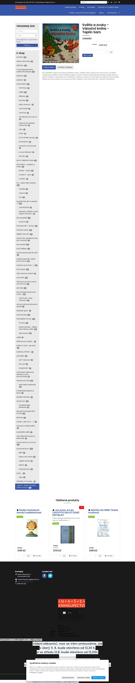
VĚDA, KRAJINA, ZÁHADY (26, 273)
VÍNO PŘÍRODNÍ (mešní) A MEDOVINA (26, 437)
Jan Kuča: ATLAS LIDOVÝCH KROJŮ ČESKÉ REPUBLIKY (65, 513)
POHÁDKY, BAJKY (24, 230)
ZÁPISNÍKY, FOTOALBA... (26, 481)
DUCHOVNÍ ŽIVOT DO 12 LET (26, 443)
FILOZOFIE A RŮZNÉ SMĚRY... (26, 427)
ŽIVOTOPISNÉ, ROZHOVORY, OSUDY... (26, 293)
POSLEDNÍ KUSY (25, 469)
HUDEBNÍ (23, 189)
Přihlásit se (27, 45)
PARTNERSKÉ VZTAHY (25, 319)
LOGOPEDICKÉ (25, 207)
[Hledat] (108, 2)
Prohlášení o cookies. (36, 673)
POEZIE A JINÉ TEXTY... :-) (26, 422)
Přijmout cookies (98, 678)
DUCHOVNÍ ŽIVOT (24, 449)
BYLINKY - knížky (26, 171)
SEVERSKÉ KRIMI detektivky (24, 406)
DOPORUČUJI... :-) (113, 13)
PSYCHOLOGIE (23, 315)
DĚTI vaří (23, 364)
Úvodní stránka (70, 7)
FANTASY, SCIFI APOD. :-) (27, 265)
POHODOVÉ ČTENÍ (24, 381)
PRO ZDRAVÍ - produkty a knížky (26, 165)
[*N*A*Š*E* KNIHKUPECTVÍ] (20, 7)
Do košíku (88, 55)
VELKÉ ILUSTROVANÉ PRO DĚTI (27, 254)
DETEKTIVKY (22, 401)
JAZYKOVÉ (23, 113)
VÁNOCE (23, 193)
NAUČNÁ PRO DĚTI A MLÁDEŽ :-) (27, 202)
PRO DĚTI (23, 156)
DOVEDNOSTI (24, 142)
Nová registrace (22, 40)
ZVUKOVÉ (23, 222)
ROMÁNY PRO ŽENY (24, 397)
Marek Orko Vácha (27, 457)
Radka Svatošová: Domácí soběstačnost (29, 511)
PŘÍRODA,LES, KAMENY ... (26, 341)
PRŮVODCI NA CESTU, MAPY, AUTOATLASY (27, 283)
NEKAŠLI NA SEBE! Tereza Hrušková (103, 511)
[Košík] (119, 2)
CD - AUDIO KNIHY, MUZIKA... (26, 184)
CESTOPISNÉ (24, 109)
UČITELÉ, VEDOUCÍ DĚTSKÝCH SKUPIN (27, 305)
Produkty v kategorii (65, 67)
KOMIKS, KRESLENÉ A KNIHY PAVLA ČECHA (26, 260)
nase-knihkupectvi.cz (25, 581)
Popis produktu (49, 67)
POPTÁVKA (24, 88)
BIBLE (22, 453)
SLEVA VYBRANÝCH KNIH (26, 160)
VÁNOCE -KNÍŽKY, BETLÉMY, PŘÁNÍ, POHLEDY (26, 486)
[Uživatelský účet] (111, 2)
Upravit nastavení (68, 678)
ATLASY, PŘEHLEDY (26, 152)
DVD (21, 197)
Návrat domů (25, 333)
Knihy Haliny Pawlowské (27, 386)
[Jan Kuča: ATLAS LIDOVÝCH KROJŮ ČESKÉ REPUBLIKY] (67, 534)
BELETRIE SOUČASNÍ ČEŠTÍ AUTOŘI (26, 412)
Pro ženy (23, 323)
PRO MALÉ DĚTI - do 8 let (27, 226)
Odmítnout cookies (83, 678)
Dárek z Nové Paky (24, 61)
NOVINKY (21, 57)
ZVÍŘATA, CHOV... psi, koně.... (26, 346)
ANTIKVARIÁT (23, 84)
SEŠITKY (22, 465)
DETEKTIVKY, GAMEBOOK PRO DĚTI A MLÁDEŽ (27, 239)
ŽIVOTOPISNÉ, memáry (28, 138)
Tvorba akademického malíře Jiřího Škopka (25, 71)
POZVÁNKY (91, 7)
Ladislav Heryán (25, 461)
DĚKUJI (101, 13)
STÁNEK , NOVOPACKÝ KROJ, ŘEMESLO (82, 13)
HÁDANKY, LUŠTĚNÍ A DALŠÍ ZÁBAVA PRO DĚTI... (28, 213)
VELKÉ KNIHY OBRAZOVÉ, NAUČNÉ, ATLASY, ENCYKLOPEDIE (25, 374)
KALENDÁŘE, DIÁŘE (24, 432)
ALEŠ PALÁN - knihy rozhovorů (25, 299)
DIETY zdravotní (25, 360)
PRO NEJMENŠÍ (23, 218)
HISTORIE (23, 100)
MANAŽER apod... (23, 311)
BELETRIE (21, 418)
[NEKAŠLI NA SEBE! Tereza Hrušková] (103, 532)
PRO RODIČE (22, 269)
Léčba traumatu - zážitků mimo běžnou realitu (28, 328)
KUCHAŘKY (22, 356)
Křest (22, 477)
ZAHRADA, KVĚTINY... (25, 352)
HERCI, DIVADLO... (26, 105)
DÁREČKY (21, 80)
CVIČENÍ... (23, 179)
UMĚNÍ (22, 92)
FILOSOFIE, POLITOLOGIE (27, 147)
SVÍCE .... (20, 473)
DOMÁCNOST (25, 368)
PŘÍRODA (23, 96)
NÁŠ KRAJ (21, 65)
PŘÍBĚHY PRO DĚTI (24, 234)
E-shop (81, 7)
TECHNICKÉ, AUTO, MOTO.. (28, 118)
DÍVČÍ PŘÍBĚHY (23, 249)
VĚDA (22, 129)
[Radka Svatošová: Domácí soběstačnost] (32, 532)
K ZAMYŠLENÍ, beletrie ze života (25, 392)
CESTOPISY (22, 278)
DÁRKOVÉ (21, 76)
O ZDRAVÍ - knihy (26, 175)
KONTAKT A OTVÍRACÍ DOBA (108, 7)
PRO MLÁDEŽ (22, 245)
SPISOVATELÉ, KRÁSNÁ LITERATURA (27, 124)
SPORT (22, 133)
